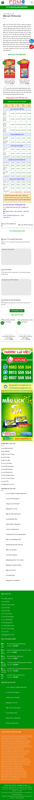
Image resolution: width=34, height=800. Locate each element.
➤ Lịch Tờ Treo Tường (7, 478)
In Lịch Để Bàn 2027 (11, 519)
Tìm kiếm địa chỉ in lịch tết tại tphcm (11, 300)
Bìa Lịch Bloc (5, 738)
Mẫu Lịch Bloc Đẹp (22, 776)
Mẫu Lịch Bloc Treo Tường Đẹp (9, 776)
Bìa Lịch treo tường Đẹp (7, 743)
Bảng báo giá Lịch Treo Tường (14, 560)
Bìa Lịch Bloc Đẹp (13, 738)
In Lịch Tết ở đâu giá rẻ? (13, 498)
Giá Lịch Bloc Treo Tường (17, 748)
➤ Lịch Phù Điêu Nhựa (7, 475)
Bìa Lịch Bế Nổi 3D (6, 741)
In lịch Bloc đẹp (10, 575)
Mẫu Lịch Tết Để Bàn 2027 (13, 539)
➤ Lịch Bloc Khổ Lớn (7, 448)
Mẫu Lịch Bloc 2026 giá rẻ (8, 771)
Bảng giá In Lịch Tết (11, 509)
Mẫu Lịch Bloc (18, 766)
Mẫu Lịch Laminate (11, 549)
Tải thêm (17, 310)
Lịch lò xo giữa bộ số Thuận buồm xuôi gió (9, 81)
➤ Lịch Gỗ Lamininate (7, 466)
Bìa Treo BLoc (5, 746)
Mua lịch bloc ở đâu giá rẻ (13, 524)
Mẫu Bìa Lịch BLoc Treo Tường (21, 764)
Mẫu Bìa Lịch (17, 761)
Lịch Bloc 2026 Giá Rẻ (7, 756)
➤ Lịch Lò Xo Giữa (6, 463)
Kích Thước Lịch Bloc (7, 754)
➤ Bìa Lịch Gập (5, 460)
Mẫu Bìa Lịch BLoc (26, 761)
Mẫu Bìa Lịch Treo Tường (8, 766)
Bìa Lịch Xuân (17, 743)
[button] (2, 2)
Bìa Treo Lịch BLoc (14, 746)
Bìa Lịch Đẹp (25, 743)
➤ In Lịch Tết (4, 481)
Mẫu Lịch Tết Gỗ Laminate (25, 224)
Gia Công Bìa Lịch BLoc (25, 746)
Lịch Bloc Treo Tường (18, 756)
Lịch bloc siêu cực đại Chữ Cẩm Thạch (25, 337)
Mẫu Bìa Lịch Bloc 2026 (7, 764)
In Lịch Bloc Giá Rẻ (15, 751)
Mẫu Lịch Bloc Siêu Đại (7, 774)
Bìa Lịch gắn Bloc (16, 741)
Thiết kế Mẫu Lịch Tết (8, 13)
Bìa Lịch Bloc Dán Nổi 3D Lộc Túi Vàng (8, 337)
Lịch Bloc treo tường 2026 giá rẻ (9, 759)
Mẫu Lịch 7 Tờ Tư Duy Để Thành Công (11, 239)
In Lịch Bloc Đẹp (25, 751)
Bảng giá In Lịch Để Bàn (13, 580)
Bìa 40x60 (4, 736)
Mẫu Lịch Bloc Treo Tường (20, 774)
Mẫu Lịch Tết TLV (11, 570)
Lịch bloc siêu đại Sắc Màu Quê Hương (24, 81)
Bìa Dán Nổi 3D (20, 736)
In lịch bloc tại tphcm (11, 555)
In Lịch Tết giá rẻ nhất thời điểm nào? (16, 493)
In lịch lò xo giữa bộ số (12, 529)
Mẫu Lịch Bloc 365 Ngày (7, 769)
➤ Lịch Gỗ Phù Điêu (6, 469)
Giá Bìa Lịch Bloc (6, 748)
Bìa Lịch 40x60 (28, 736)
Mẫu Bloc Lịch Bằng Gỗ (7, 761)
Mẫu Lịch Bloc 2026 (18, 769)
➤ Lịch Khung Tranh (6, 472)
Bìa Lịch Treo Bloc (26, 741)
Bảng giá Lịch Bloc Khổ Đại (13, 565)
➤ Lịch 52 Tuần (5, 457)
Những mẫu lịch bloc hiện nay (14, 544)
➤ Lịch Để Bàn (5, 451)
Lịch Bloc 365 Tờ (22, 754)
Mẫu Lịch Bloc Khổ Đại (20, 771)
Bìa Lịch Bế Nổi (22, 738)
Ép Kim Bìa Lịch (5, 779)
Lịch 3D (15, 754)
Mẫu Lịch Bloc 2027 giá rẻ (13, 514)
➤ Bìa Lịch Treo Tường (7, 454)
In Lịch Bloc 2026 (6, 751)
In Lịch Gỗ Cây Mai (6, 269)
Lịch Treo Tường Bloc (23, 759)
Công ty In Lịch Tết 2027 (13, 503)
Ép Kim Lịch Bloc (15, 779)
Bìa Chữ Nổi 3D (11, 736)
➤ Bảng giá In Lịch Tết (7, 484)
